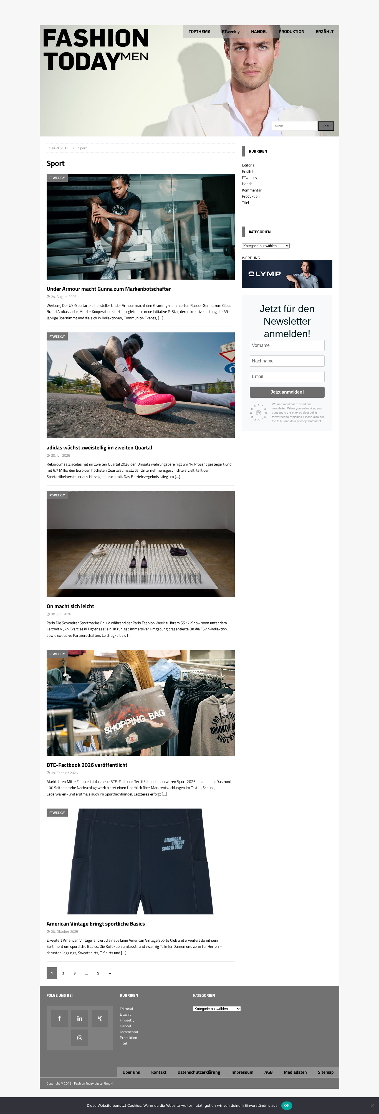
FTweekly (231, 31)
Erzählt (248, 171)
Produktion (251, 196)
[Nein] (372, 1105)
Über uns (131, 1072)
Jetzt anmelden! (287, 392)
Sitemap (326, 1072)
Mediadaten (295, 1072)
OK (286, 1105)
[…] (160, 318)
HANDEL (259, 31)
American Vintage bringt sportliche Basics (96, 923)
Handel (247, 184)
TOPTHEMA (200, 31)
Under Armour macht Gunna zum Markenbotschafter (109, 288)
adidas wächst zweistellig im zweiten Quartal (99, 447)
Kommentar (252, 190)
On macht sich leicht (70, 606)
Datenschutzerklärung (199, 1072)
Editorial (248, 165)
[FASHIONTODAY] (189, 133)
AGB (268, 1072)
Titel (245, 202)
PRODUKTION (291, 31)
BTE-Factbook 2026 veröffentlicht (87, 764)
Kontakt (158, 1072)
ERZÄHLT (324, 31)
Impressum (242, 1072)
